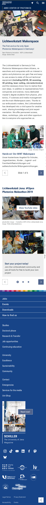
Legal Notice (6, 497)
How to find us (9, 315)
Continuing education (12, 346)
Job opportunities (10, 341)
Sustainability (8, 366)
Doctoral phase (9, 330)
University (6, 355)
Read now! (25, 411)
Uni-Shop (6, 395)
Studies (5, 325)
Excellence (7, 360)
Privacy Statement (20, 497)
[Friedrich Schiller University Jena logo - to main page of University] (7, 3)
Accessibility (6, 502)
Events (5, 304)
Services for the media (12, 390)
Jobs (4, 298)
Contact (5, 379)
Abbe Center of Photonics (17, 8)
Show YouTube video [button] (28, 208)
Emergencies (8, 385)
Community (7, 371)
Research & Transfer (11, 336)
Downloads (7, 309)
